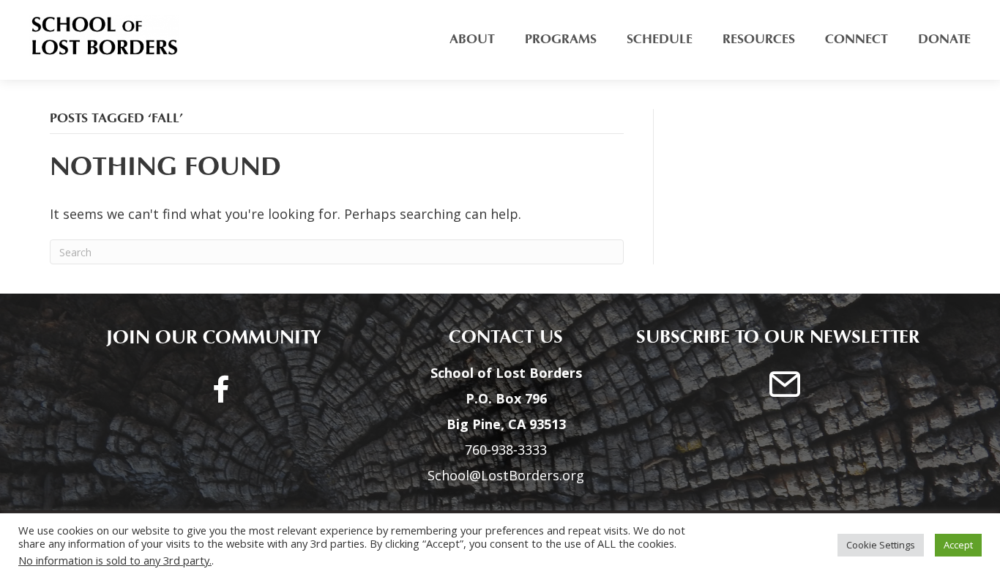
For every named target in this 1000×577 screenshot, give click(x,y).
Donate (944, 39)
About (472, 39)
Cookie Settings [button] (880, 544)
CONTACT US (498, 337)
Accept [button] (958, 544)
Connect (856, 39)
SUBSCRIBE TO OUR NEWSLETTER (777, 337)
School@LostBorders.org (506, 475)
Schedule (660, 39)
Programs (561, 39)
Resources (759, 39)
